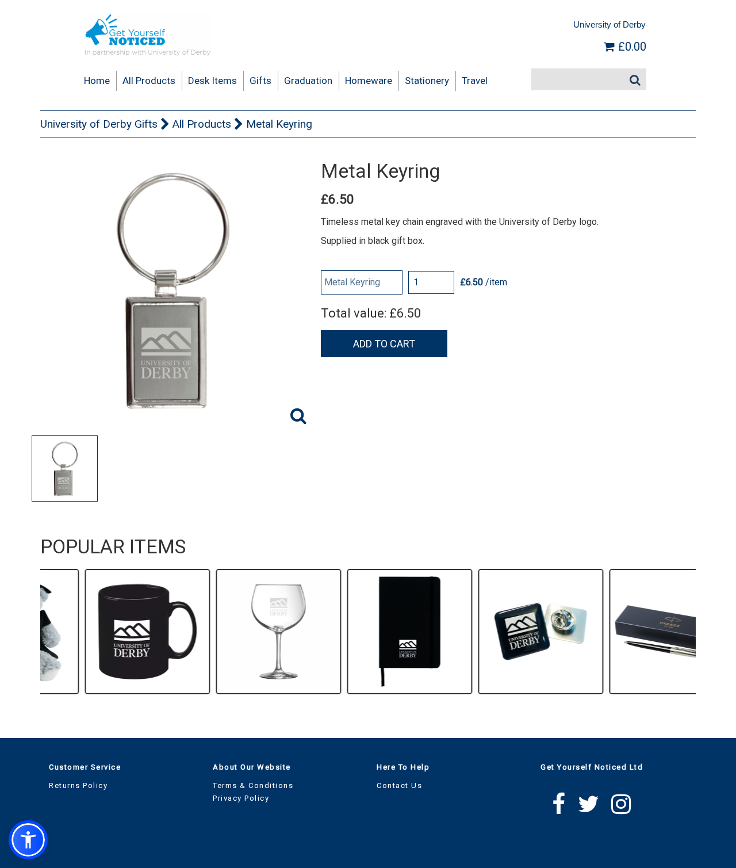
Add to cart (384, 344)
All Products (201, 124)
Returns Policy (78, 785)
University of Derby (609, 24)
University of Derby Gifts (99, 124)
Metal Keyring (279, 124)
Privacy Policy (241, 798)
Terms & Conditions (253, 785)
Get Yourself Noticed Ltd (591, 767)
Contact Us (399, 785)
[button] (28, 839)
